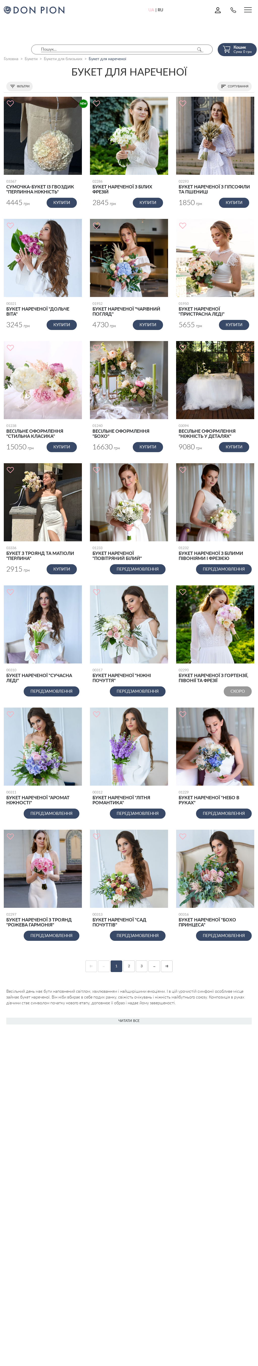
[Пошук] (199, 49)
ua (151, 10)
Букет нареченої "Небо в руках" (209, 798)
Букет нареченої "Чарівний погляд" (126, 309)
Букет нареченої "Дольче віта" (37, 309)
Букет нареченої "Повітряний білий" (117, 553)
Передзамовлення (138, 569)
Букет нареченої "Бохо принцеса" (207, 920)
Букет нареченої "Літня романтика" (121, 798)
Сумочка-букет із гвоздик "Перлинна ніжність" (40, 187)
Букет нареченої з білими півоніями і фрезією (211, 553)
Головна (11, 59)
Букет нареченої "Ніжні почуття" (121, 676)
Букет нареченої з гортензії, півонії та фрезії (213, 676)
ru (160, 10)
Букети (31, 59)
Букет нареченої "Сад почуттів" (119, 920)
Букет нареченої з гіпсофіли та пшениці (214, 187)
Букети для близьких (63, 59)
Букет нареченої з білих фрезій (122, 187)
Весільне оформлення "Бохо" (120, 431)
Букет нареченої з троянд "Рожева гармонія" (39, 920)
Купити (61, 203)
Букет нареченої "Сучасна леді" (39, 676)
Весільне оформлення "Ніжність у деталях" (207, 431)
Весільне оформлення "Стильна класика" (34, 431)
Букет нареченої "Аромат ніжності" (38, 798)
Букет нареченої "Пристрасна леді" (201, 309)
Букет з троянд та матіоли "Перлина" (40, 553)
